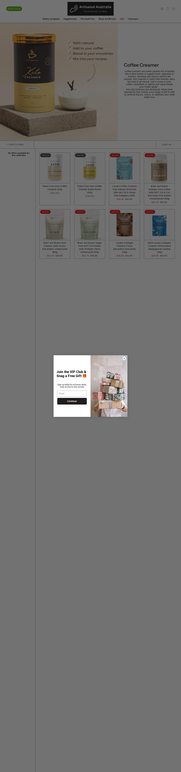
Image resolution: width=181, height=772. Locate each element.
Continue (72, 401)
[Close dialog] (124, 358)
